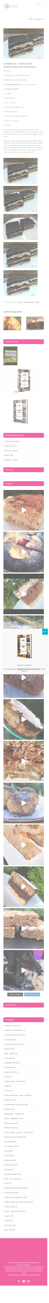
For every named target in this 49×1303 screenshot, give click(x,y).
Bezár (45, 631)
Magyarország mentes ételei (28, 669)
